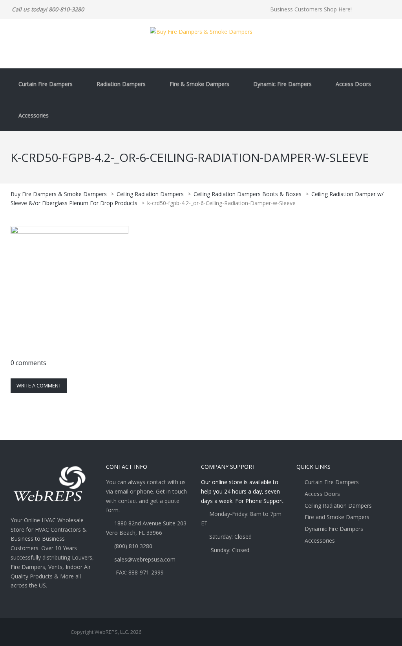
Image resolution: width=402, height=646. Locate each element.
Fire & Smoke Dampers (199, 84)
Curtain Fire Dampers (45, 84)
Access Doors (353, 84)
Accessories (33, 115)
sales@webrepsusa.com (144, 559)
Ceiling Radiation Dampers (338, 505)
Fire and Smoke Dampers (337, 517)
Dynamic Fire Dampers (282, 84)
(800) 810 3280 (133, 546)
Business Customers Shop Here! (311, 9)
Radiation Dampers (121, 84)
